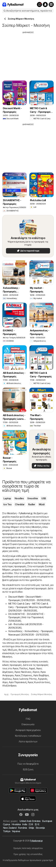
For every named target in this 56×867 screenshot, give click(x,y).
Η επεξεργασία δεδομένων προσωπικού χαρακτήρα (28, 860)
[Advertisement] (28, 55)
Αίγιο (5, 682)
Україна (16, 831)
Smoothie (32, 498)
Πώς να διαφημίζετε (28, 763)
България (47, 820)
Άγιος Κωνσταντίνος (38, 682)
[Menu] (51, 4)
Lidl (4, 540)
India (24, 824)
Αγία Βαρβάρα (41, 675)
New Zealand (9, 827)
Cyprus (6, 824)
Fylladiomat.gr (36, 840)
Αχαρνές (42, 678)
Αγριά (32, 668)
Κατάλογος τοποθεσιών (28, 735)
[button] (45, 4)
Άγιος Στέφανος (23, 675)
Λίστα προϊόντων (28, 741)
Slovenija (40, 827)
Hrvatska (16, 824)
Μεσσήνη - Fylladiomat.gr (19, 513)
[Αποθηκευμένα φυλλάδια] (39, 4)
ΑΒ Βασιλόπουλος (16, 540)
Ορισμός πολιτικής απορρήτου (28, 848)
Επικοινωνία (28, 724)
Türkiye (6, 831)
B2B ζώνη (28, 769)
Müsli (42, 504)
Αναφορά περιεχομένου (28, 730)
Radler (31, 504)
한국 (37, 824)
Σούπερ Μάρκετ (31, 520)
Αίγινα (35, 671)
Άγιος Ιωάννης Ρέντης (25, 678)
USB (43, 498)
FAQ (28, 718)
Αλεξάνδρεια (9, 685)
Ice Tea (7, 504)
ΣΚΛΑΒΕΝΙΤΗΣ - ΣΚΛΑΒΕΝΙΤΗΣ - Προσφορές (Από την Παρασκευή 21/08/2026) (26, 617)
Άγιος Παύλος (20, 668)
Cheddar (19, 504)
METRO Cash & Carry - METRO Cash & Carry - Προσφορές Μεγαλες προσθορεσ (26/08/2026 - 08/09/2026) (29, 607)
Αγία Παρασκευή (17, 682)
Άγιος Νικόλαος (22, 671)
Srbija (31, 827)
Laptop (7, 498)
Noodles (19, 498)
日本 (31, 824)
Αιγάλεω (7, 678)
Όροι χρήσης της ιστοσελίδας (27, 854)
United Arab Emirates (30, 820)
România (22, 827)
